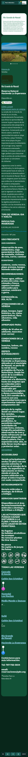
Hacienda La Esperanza (13, 643)
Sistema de (5, 69)
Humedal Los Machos (7, 595)
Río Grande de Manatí (7, 637)
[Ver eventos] (18, 754)
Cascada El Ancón (6, 573)
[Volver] (3, 2)
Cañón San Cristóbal (12, 579)
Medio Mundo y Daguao (13, 601)
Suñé (4, 616)
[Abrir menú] (7, 754)
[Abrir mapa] (13, 754)
